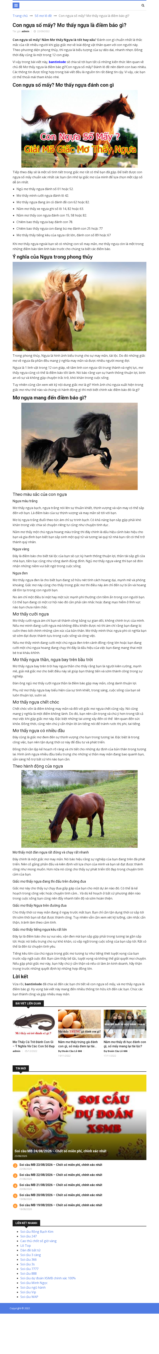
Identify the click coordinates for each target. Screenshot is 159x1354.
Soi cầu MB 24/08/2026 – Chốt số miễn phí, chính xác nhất (60, 1151)
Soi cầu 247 (28, 1236)
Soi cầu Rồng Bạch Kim (36, 1231)
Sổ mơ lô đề (43, 16)
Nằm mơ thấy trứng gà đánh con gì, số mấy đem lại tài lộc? (78, 1046)
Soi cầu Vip (28, 1292)
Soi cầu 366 (28, 1259)
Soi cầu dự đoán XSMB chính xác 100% (48, 1278)
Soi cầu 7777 (29, 1269)
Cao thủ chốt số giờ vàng (38, 1241)
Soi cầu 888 (28, 1273)
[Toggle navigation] (16, 5)
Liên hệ (72, 1315)
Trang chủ (20, 16)
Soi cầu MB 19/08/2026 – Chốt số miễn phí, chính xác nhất (60, 1205)
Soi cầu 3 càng (30, 1255)
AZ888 (4, 1319)
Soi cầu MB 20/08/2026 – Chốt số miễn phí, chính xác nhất (60, 1195)
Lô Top (25, 1245)
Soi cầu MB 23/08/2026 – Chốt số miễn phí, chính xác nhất (60, 1165)
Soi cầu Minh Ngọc (34, 1283)
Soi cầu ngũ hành (33, 1287)
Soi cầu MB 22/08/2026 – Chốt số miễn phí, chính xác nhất (60, 1175)
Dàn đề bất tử (30, 1250)
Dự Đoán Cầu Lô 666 (70, 1051)
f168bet (17, 1324)
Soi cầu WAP (29, 1297)
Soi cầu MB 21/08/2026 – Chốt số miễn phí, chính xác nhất (60, 1185)
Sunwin (17, 1319)
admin (25, 31)
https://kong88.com (14, 1333)
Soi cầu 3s (27, 1264)
